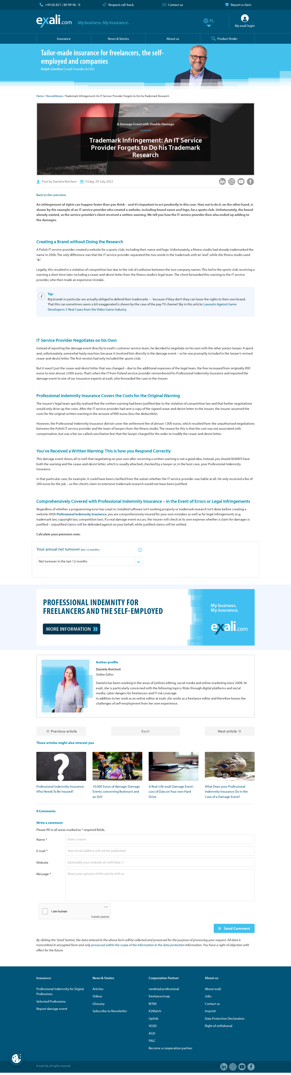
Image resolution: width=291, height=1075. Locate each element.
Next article (227, 731)
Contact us (175, 5)
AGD (152, 1033)
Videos (97, 996)
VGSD (153, 1026)
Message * (43, 874)
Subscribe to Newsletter (110, 1011)
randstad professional (164, 989)
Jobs (208, 996)
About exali (213, 989)
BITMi (153, 1003)
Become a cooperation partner (170, 1048)
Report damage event (51, 1008)
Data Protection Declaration (224, 1018)
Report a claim (241, 5)
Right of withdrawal (218, 1026)
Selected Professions (51, 1001)
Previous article (64, 731)
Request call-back (121, 5)
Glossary (99, 1003)
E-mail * (42, 851)
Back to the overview (51, 195)
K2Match (155, 1011)
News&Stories (54, 96)
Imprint (210, 1011)
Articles (98, 989)
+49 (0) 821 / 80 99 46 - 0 (62, 5)
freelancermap (159, 996)
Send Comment (236, 928)
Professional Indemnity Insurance (81, 514)
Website (42, 862)
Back (145, 731)
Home (40, 96)
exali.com (54, 21)
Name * (41, 839)
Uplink (153, 1018)
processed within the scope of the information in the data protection (138, 945)
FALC (152, 1040)
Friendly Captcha (100, 916)
